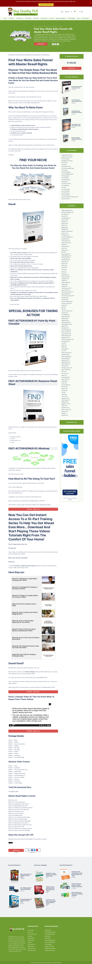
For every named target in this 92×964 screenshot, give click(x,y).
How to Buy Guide (32, 934)
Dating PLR (64, 244)
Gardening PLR (65, 275)
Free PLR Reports (66, 195)
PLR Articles (64, 162)
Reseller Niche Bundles (50, 948)
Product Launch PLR (66, 352)
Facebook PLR (65, 261)
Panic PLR (64, 347)
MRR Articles (51, 36)
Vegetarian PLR (65, 398)
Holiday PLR (64, 286)
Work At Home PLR (66, 409)
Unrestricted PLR (66, 198)
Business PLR (65, 233)
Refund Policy (31, 938)
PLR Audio (64, 164)
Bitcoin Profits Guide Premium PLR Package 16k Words (77, 894)
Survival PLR (64, 390)
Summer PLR (64, 388)
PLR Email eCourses (66, 166)
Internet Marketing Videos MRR (54, 34)
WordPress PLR (65, 407)
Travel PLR (64, 394)
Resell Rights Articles (71, 37)
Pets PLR (64, 351)
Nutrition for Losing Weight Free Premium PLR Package (51, 875)
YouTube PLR (65, 415)
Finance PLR (64, 263)
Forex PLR (64, 273)
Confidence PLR (65, 235)
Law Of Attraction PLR (67, 311)
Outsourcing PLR (66, 341)
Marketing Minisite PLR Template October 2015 (26, 901)
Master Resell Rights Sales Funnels (41, 36)
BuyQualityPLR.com (49, 962)
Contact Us (30, 932)
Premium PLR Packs (49, 946)
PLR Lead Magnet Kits (50, 940)
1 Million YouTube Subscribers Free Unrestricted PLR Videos (50, 889)
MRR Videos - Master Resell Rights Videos (57, 37)
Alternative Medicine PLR (67, 212)
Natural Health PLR (66, 333)
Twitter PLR (64, 396)
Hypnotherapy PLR (66, 294)
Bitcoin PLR (64, 225)
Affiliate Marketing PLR (67, 210)
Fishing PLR (64, 265)
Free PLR (64, 187)
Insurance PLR (65, 299)
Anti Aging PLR (65, 214)
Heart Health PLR (66, 282)
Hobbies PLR (65, 284)
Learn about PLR (32, 948)
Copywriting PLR (65, 239)
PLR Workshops (65, 185)
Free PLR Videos (66, 193)
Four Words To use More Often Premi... (76, 125)
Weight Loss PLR (66, 404)
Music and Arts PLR (66, 332)
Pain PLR (64, 343)
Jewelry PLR (64, 305)
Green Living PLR (66, 277)
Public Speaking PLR (66, 356)
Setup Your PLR (31, 944)
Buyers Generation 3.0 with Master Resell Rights (25, 875)
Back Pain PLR (65, 220)
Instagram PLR (65, 297)
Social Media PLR (66, 377)
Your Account (31, 930)
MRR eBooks (68, 36)
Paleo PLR (64, 345)
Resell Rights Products (45, 41)
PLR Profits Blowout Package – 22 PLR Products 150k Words (77, 885)
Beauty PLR (64, 222)
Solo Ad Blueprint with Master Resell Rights (25, 888)
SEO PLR (64, 371)
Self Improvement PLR (67, 368)
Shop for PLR (31, 946)
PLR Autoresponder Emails (68, 168)
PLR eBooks (64, 170)
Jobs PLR (64, 307)
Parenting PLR (65, 349)
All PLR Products (66, 159)
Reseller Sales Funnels (50, 950)
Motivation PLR (65, 328)
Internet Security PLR (67, 303)
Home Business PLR (66, 288)
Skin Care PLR (65, 373)
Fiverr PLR (64, 269)
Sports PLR (64, 383)
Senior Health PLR (66, 369)
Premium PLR (65, 181)
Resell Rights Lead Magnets (63, 39)
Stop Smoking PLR (66, 385)
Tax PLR (63, 392)
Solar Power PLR (65, 379)
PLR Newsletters (66, 176)
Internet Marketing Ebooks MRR (41, 34)
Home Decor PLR (66, 290)
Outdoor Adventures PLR (67, 339)
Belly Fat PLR (65, 224)
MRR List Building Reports (43, 37)
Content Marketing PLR (67, 237)
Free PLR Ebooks (66, 191)
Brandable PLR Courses (67, 161)
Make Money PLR (66, 316)
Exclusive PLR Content (67, 157)
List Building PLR (65, 315)
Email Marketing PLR (66, 256)
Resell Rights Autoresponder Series (41, 39)
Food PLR (64, 271)
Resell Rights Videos (67, 41)
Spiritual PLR (64, 381)
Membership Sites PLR (67, 324)
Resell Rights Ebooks (53, 39)
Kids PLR (64, 309)
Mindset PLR (65, 326)
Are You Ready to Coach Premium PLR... (77, 100)
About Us (30, 942)
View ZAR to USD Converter (46, 4)
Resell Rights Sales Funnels (56, 41)
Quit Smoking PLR (66, 358)
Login (81, 11)
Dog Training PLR (66, 254)
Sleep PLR (64, 375)
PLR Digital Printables (50, 934)
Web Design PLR (66, 400)
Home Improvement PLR (67, 292)
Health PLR (64, 280)
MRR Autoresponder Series (59, 36)
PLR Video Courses (66, 183)
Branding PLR (65, 229)
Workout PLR (65, 411)
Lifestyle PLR (65, 313)
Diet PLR (64, 252)
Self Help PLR (65, 366)
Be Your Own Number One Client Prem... (77, 87)
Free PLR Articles (66, 189)
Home (35, 26)
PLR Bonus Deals (32, 950)
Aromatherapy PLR (66, 218)
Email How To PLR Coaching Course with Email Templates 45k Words (77, 873)
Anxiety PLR (64, 216)
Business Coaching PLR (67, 231)
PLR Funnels (47, 938)
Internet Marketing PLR (67, 301)
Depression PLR (65, 246)
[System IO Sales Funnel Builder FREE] (70, 466)
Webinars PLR (65, 402)
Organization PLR (66, 337)
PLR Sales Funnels (66, 180)
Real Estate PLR (65, 360)
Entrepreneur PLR (66, 258)
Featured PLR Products (67, 155)
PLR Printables (65, 178)
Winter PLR (64, 406)
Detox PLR (64, 248)
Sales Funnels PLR (66, 364)
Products (39, 26)
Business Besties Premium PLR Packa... (77, 138)
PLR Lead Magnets (66, 172)
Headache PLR (65, 278)
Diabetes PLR (65, 250)
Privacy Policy (31, 940)
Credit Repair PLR (66, 241)
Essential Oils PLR (66, 260)
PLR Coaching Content (50, 932)
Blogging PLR (65, 227)
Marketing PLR (65, 318)
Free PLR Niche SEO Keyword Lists (70, 197)
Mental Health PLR (66, 322)
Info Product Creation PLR (68, 296)
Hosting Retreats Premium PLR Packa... (77, 111)
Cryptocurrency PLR (66, 242)
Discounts (30, 936)
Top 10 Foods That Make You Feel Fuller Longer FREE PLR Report (51, 902)
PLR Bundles (48, 930)
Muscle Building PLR (66, 330)
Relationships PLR (66, 362)
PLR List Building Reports (67, 174)
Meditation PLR (65, 320)
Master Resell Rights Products (68, 34)
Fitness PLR (64, 267)
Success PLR (65, 387)
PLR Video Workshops (50, 942)
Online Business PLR (66, 335)
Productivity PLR (65, 354)
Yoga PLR (64, 413)
